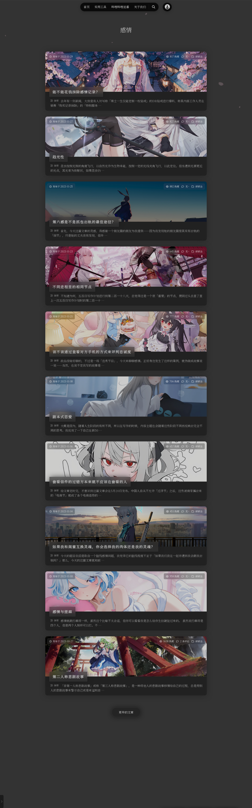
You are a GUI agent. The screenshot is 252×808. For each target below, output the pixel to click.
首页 (87, 7)
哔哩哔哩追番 (120, 7)
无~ (187, 56)
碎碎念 (199, 56)
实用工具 (100, 7)
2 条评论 (184, 641)
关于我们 (140, 7)
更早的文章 (126, 712)
